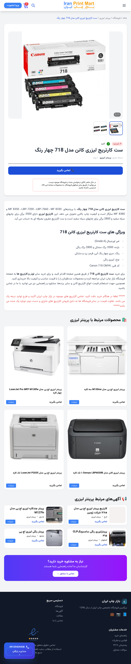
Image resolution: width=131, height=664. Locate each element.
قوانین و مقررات (119, 640)
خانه (125, 18)
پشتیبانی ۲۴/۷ (120, 645)
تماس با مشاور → (65, 574)
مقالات (59, 616)
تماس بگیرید (63, 170)
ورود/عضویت (13, 5)
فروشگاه (116, 18)
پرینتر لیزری (104, 18)
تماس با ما (58, 621)
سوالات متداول (120, 650)
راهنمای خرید (120, 636)
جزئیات (74, 402)
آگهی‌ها (59, 611)
